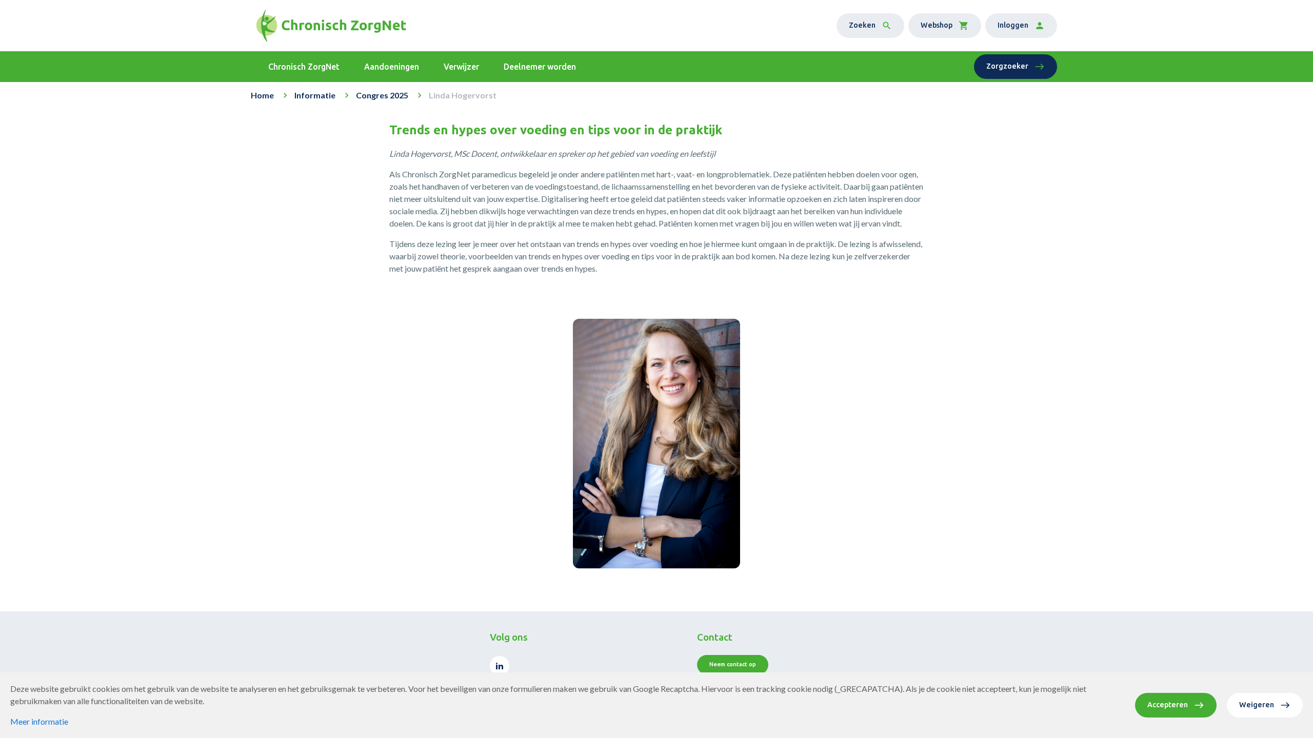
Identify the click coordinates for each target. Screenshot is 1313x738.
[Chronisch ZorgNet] (331, 25)
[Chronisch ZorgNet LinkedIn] (499, 665)
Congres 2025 (382, 95)
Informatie (314, 95)
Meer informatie (39, 721)
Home (262, 95)
